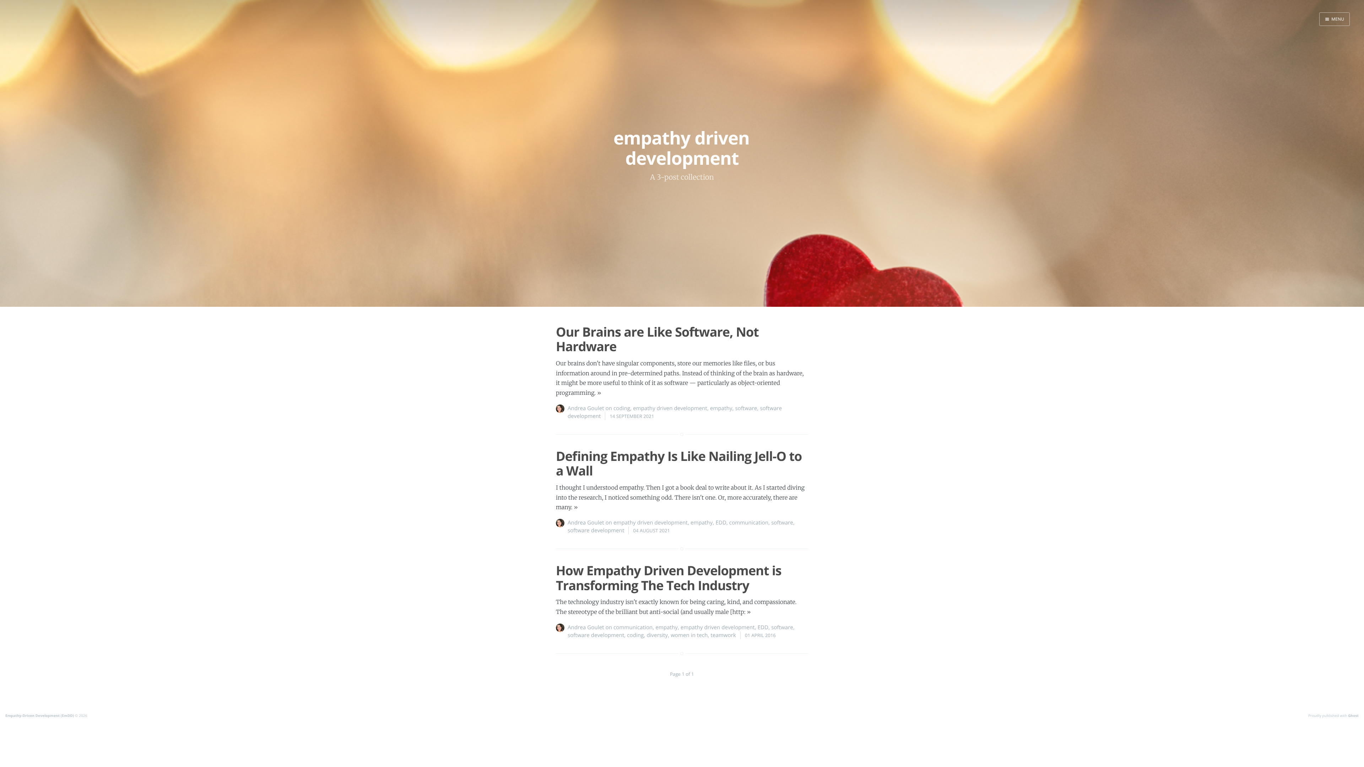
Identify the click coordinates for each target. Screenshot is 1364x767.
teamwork (723, 635)
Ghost (1353, 715)
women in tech (689, 635)
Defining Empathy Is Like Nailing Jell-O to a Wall (679, 463)
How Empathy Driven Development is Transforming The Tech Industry (668, 578)
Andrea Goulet (586, 408)
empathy (721, 408)
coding (621, 408)
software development (596, 530)
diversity (657, 635)
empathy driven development (670, 408)
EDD (720, 522)
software (746, 408)
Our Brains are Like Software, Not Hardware (657, 339)
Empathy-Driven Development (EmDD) (39, 715)
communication (748, 522)
